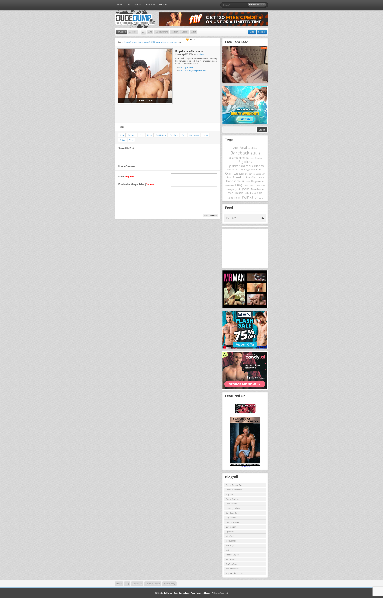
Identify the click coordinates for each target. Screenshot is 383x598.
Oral (254, 193)
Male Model (257, 189)
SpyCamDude (231, 564)
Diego (149, 135)
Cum (141, 135)
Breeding (239, 170)
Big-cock (249, 158)
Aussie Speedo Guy (234, 485)
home (119, 4)
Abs (235, 148)
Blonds (259, 166)
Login (252, 32)
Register (261, 32)
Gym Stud (230, 531)
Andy (122, 135)
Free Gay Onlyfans (233, 508)
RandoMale (230, 559)
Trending (122, 32)
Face (229, 177)
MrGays (229, 550)
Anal (243, 147)
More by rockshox (186, 67)
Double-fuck (161, 135)
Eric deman (250, 174)
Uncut (259, 197)
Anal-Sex (253, 148)
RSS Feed (231, 218)
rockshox (200, 54)
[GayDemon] (245, 412)
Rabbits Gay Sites (233, 554)
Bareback (131, 135)
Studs (237, 197)
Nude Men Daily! (245, 466)
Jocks (246, 189)
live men (163, 4)
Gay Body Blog (232, 513)
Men (230, 192)
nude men (150, 4)
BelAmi (255, 153)
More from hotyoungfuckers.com (193, 70)
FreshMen (251, 177)
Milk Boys (230, 545)
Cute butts (239, 173)
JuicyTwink (230, 536)
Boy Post (229, 494)
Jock (238, 189)
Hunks (205, 135)
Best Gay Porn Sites (234, 489)
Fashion (174, 32)
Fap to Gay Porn (233, 499)
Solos (230, 197)
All (143, 32)
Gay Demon (231, 517)
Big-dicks (245, 161)
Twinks (122, 140)
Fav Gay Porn (231, 503)
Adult (193, 32)
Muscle (239, 192)
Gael (183, 135)
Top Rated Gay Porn (234, 573)
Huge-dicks (229, 185)
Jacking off (230, 189)
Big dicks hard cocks (240, 166)
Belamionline (236, 157)
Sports (184, 32)
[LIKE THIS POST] (187, 39)
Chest (259, 169)
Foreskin (238, 177)
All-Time (132, 32)
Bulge (247, 169)
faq (128, 4)
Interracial (261, 185)
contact (137, 4)
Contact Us (137, 583)
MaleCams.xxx (232, 541)
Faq (127, 583)
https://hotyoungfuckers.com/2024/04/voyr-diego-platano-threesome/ (154, 42)
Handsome (233, 181)
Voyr (131, 140)
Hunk (246, 185)
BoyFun (230, 169)
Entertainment (162, 32)
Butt (253, 169)
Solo (259, 192)
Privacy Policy (169, 583)
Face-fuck (174, 135)
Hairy (261, 177)
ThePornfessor (232, 568)
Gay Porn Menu (232, 522)
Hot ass (246, 181)
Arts (150, 32)
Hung (238, 185)
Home (119, 583)
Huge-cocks (194, 135)
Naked (248, 192)
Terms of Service (153, 583)
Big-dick (258, 158)
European (260, 173)
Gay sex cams (231, 527)
